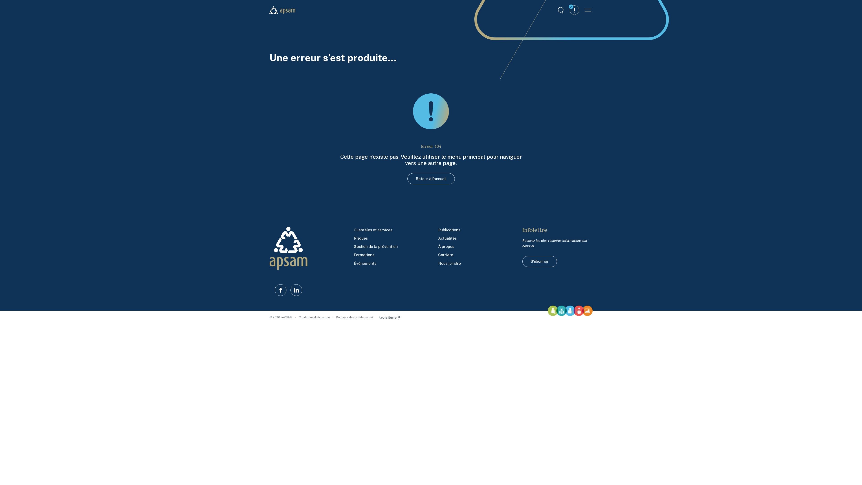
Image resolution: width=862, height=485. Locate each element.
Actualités (447, 238)
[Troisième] (390, 318)
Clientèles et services (373, 230)
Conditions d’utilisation (314, 317)
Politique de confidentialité (354, 317)
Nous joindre (449, 263)
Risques (361, 238)
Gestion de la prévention (376, 246)
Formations (364, 255)
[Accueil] (282, 10)
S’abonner (540, 261)
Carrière (445, 255)
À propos (446, 246)
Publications (449, 230)
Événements (365, 263)
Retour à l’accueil (431, 178)
